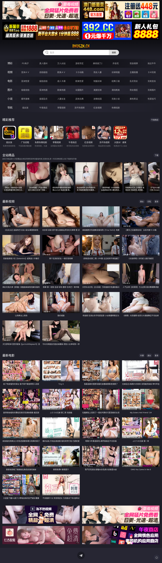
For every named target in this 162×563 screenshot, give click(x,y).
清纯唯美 (116, 90)
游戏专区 (79, 63)
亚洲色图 (43, 90)
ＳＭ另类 (152, 72)
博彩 (10, 63)
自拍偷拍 (43, 72)
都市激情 (25, 98)
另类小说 (116, 98)
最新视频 (8, 201)
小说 (10, 98)
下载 (156, 155)
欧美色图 (61, 90)
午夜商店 (43, 107)
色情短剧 (116, 107)
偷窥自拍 (25, 90)
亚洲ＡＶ (25, 72)
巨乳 (149, 201)
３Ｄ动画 (79, 72)
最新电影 (8, 355)
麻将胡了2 (97, 63)
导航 (10, 107)
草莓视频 (61, 107)
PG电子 (25, 63)
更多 (156, 201)
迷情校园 (98, 98)
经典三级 (116, 81)
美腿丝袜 (98, 90)
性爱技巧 (152, 98)
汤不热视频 (79, 107)
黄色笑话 (134, 98)
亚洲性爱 (25, 81)
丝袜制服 (116, 72)
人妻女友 (61, 98)
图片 (10, 90)
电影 (10, 81)
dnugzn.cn (81, 46)
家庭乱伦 (43, 98)
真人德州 (43, 63)
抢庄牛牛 (152, 63)
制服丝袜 (98, 81)
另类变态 (152, 81)
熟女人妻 (98, 72)
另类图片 (152, 90)
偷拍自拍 (43, 81)
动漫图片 (79, 90)
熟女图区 (134, 90)
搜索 (114, 52)
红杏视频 (98, 107)
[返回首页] (157, 557)
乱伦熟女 (134, 81)
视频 (10, 72)
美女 (142, 201)
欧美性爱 (79, 81)
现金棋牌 (134, 63)
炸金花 (116, 63)
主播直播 (134, 72)
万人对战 (61, 63)
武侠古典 (79, 98)
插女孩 (25, 107)
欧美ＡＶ (61, 72)
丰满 (142, 355)
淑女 (149, 355)
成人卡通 (61, 81)
